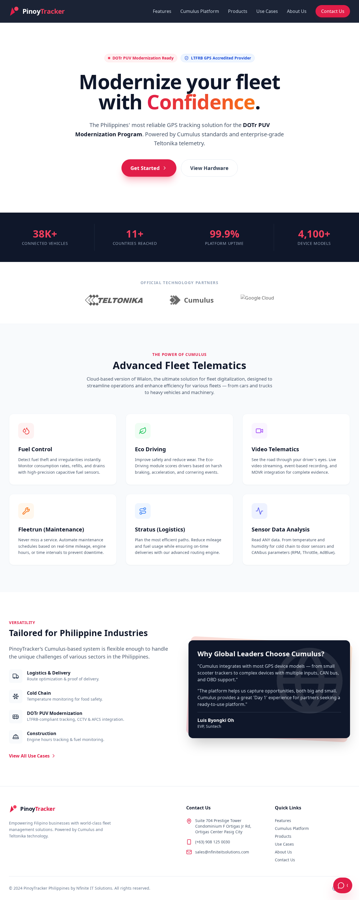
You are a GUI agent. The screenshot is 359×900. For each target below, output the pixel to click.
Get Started (145, 168)
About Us (297, 11)
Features (162, 11)
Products (237, 11)
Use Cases (267, 11)
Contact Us (332, 11)
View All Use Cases (29, 756)
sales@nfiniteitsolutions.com (222, 852)
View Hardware (209, 168)
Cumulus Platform (199, 11)
